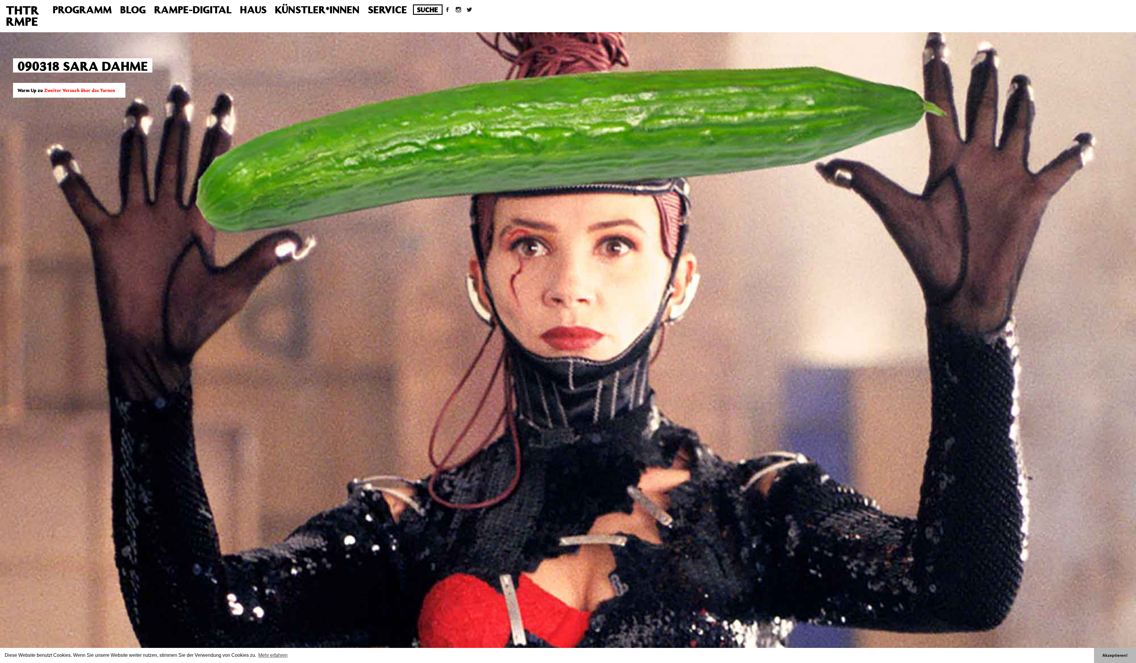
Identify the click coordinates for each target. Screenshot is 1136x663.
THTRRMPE (22, 15)
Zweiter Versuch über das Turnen (79, 90)
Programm (82, 9)
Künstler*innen (317, 9)
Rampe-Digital (193, 9)
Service (387, 9)
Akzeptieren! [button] (1115, 655)
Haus (253, 9)
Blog (133, 9)
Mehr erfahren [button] (273, 655)
